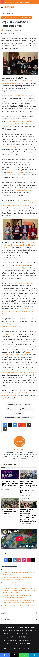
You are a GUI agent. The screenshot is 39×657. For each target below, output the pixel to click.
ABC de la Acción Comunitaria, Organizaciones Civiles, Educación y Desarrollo (19, 245)
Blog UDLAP (7, 30)
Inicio (4, 13)
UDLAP (19, 413)
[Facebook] (5, 425)
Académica (14, 17)
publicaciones (25, 409)
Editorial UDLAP (17, 96)
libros (28, 405)
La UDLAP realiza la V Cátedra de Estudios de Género (9, 512)
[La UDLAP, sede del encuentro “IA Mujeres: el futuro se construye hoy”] (10, 474)
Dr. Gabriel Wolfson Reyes (23, 190)
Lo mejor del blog (25, 17)
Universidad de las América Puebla (19, 417)
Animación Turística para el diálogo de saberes (19, 372)
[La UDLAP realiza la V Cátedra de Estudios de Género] (10, 503)
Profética (11, 409)
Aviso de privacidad (26, 643)
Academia (10, 13)
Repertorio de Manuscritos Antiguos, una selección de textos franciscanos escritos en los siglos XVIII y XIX (19, 202)
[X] (10, 425)
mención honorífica (21, 265)
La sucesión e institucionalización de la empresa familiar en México (17, 311)
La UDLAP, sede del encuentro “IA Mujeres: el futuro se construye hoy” (10, 484)
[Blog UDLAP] (10, 7)
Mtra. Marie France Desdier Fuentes (23, 283)
